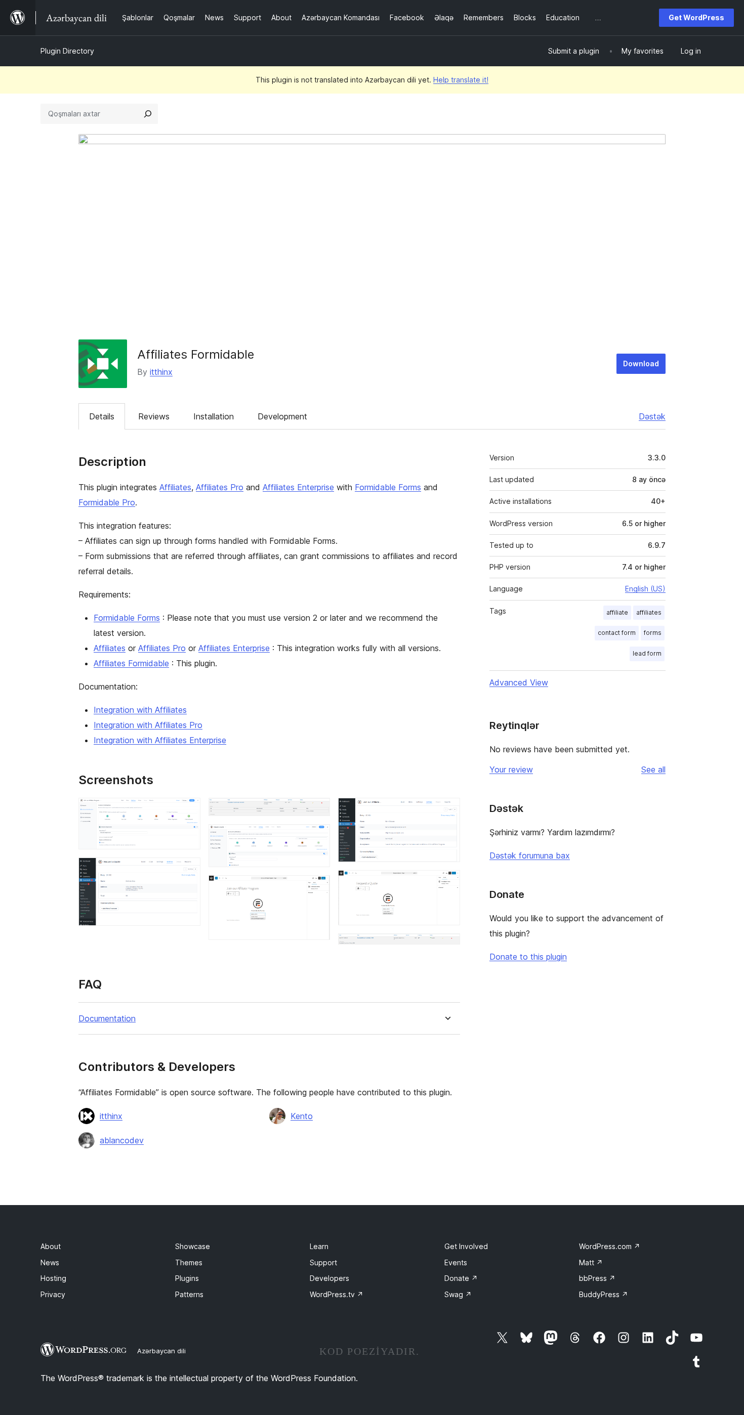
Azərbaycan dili (161, 1351)
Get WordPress (696, 17)
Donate (461, 1278)
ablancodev (122, 1140)
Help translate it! (460, 79)
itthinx (161, 372)
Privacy (52, 1294)
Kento (302, 1116)
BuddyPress (603, 1294)
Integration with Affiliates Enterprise (160, 740)
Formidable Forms (388, 487)
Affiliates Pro (219, 487)
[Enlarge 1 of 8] (187, 811)
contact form (617, 632)
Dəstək (652, 416)
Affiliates (175, 487)
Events (455, 1262)
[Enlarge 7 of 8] (446, 884)
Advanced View (518, 682)
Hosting (53, 1278)
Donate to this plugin (528, 957)
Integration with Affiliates (140, 710)
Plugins (187, 1278)
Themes (188, 1262)
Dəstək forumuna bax (529, 855)
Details (101, 416)
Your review (511, 769)
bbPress (597, 1278)
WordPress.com (609, 1246)
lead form (647, 653)
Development (282, 416)
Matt (591, 1262)
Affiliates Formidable (131, 663)
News (49, 1262)
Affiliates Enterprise (298, 487)
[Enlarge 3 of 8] (316, 811)
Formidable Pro (106, 502)
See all (653, 769)
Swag (458, 1294)
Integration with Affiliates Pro (148, 725)
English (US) (645, 588)
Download (641, 363)
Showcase (192, 1246)
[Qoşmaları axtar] (148, 114)
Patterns (189, 1294)
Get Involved (466, 1246)
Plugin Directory (67, 51)
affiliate (617, 612)
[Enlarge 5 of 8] (316, 889)
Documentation (107, 1018)
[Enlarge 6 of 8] (446, 811)
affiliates (649, 612)
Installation (213, 416)
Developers (329, 1278)
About (50, 1246)
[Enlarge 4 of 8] (316, 838)
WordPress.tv (336, 1294)
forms (653, 632)
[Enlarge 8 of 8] (446, 947)
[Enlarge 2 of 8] (187, 871)
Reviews (154, 416)
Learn (319, 1246)
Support (323, 1262)
